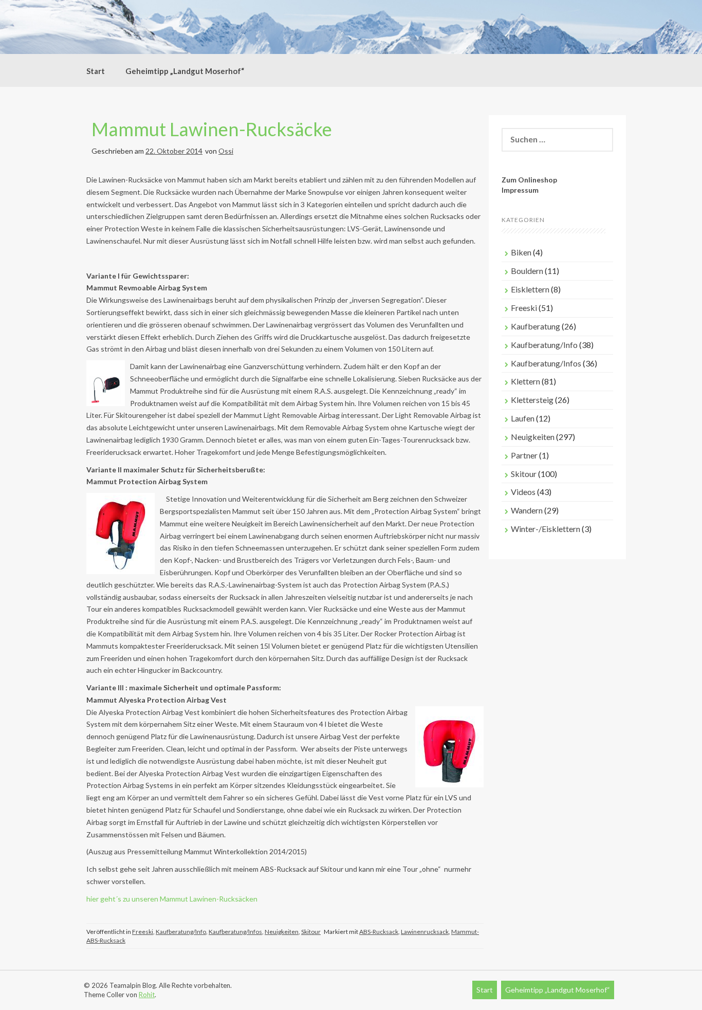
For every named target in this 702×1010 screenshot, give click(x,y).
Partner (524, 455)
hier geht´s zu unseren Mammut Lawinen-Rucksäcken (171, 898)
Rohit (147, 994)
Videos (523, 492)
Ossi (225, 150)
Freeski (142, 931)
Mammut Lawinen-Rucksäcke (211, 129)
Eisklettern (530, 289)
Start (95, 71)
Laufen (522, 418)
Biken (521, 252)
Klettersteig (532, 400)
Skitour (311, 931)
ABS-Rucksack (378, 931)
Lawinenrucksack (425, 931)
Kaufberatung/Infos (235, 931)
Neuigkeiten (282, 931)
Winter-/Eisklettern (545, 529)
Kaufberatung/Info (181, 931)
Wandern (527, 510)
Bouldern (527, 271)
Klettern (525, 381)
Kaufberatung (535, 326)
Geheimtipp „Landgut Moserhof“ (184, 71)
